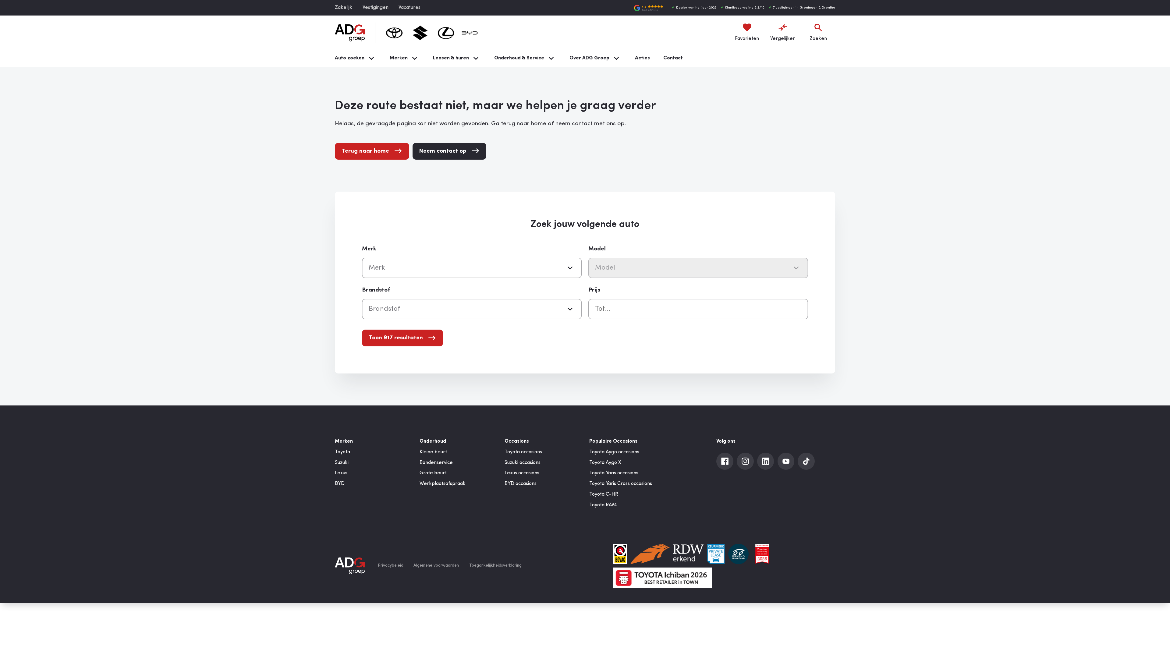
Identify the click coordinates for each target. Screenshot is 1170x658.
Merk (369, 249)
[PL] (716, 554)
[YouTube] (786, 461)
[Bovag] (620, 554)
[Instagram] (745, 461)
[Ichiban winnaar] (662, 578)
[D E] (738, 554)
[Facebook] (724, 461)
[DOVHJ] (762, 554)
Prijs (594, 290)
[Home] (349, 32)
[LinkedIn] (765, 461)
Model (597, 249)
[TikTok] (806, 461)
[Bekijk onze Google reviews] (648, 8)
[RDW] (667, 554)
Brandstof (376, 290)
